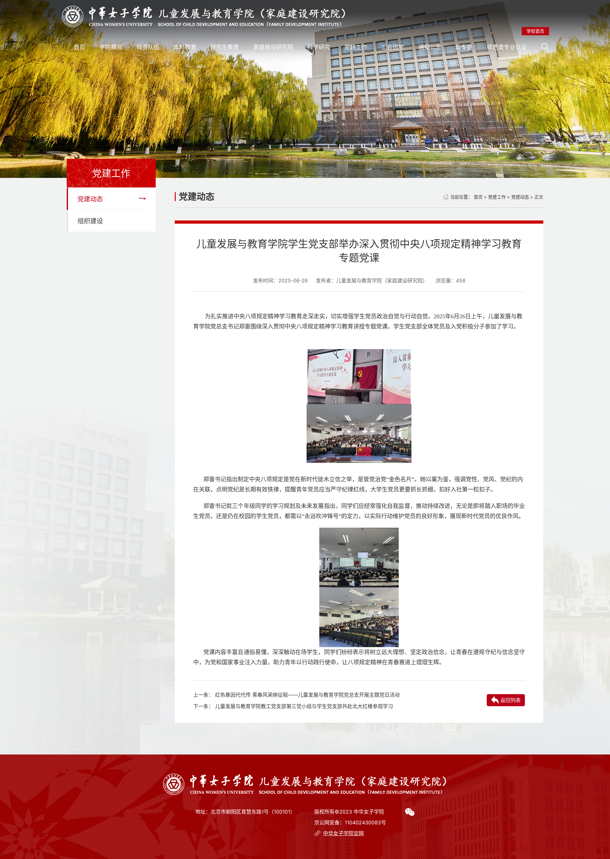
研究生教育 (224, 47)
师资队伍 (147, 47)
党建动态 (90, 199)
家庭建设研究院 (273, 47)
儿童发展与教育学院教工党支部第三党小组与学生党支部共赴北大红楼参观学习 (304, 706)
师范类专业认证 (507, 47)
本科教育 (184, 47)
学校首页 (535, 31)
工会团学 (392, 47)
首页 (79, 47)
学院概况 (110, 47)
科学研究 (318, 47)
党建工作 (355, 47)
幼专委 (463, 47)
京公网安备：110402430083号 (350, 822)
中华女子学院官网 (343, 833)
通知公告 (429, 47)
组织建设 (90, 221)
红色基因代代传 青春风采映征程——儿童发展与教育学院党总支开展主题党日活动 (307, 695)
